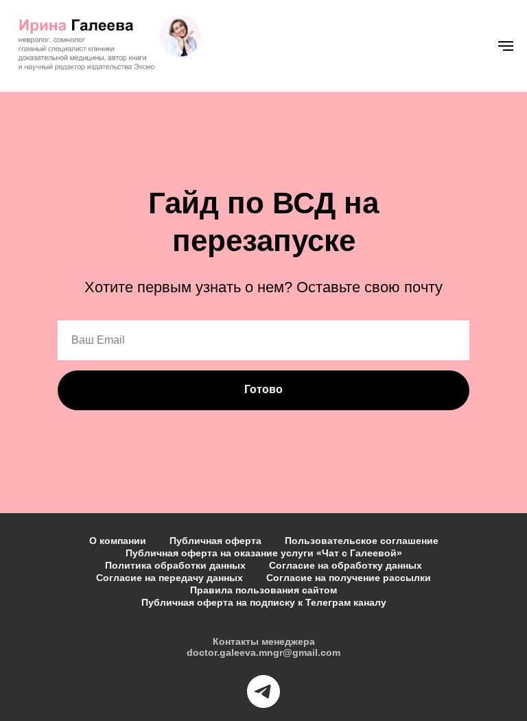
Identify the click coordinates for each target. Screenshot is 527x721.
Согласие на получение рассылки (348, 577)
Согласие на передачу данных (169, 577)
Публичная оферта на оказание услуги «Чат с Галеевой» (264, 552)
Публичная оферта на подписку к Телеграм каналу (263, 602)
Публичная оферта (215, 540)
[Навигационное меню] (505, 46)
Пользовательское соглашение (361, 540)
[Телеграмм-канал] (263, 691)
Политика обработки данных (175, 565)
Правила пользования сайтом (263, 589)
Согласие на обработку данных (345, 565)
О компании (117, 540)
